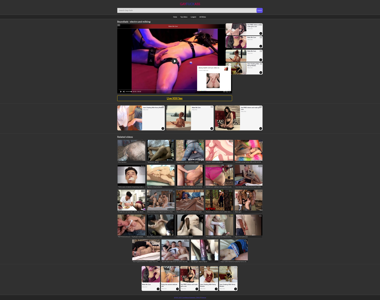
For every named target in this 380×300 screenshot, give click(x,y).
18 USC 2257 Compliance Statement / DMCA (187, 297)
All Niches (202, 17)
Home (175, 17)
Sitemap (203, 297)
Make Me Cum (173, 26)
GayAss (190, 4)
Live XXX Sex (174, 98)
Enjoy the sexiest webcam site (169, 285)
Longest (193, 17)
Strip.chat (249, 28)
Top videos (183, 17)
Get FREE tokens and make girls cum (254, 25)
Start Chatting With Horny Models (253, 64)
